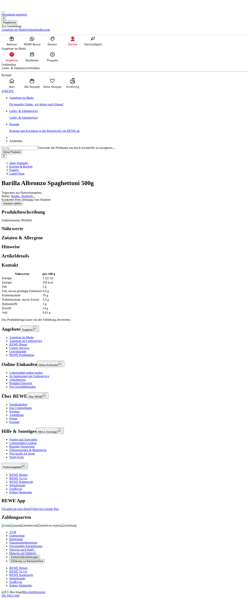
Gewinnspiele (17, 351)
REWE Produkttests (21, 355)
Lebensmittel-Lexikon (23, 443)
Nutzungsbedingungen (23, 542)
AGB (12, 532)
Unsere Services (19, 348)
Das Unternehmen (20, 408)
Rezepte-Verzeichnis (22, 446)
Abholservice (17, 379)
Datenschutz (17, 535)
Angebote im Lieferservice (25, 341)
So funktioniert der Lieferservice (29, 376)
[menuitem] (12, 41)
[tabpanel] (125, 293)
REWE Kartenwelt (21, 481)
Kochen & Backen (20, 166)
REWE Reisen (18, 474)
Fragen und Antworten (23, 439)
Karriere (14, 411)
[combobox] (20, 148)
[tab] (125, 228)
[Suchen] (114, 148)
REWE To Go (18, 478)
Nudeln (14, 170)
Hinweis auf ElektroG (23, 553)
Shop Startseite (18, 163)
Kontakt (14, 422)
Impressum (16, 539)
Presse (13, 418)
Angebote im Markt (21, 337)
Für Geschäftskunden (22, 386)
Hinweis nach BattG (22, 549)
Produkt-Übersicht (20, 383)
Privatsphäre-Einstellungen (25, 546)
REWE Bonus (18, 344)
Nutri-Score (16, 457)
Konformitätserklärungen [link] (24, 557)
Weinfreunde (17, 485)
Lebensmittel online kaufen (26, 372)
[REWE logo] (8, 91)
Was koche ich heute (22, 453)
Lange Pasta (16, 173)
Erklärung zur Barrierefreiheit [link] (27, 561)
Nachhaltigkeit (18, 404)
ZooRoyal (15, 488)
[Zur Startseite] (15, 7)
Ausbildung (16, 415)
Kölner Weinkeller (20, 492)
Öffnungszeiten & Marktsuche (28, 450)
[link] (128, 101)
